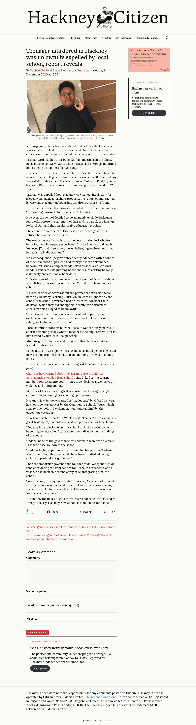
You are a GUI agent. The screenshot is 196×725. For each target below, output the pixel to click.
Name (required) (37, 591)
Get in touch (91, 38)
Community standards (148, 38)
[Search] (167, 37)
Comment (33, 557)
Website (31, 618)
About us (106, 38)
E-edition (75, 38)
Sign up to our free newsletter (51, 38)
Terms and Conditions (101, 697)
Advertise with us (124, 38)
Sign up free (40, 668)
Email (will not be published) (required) (52, 605)
